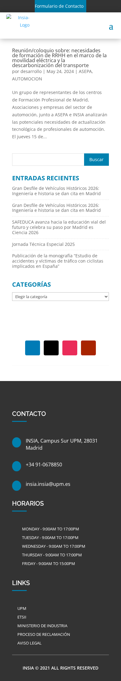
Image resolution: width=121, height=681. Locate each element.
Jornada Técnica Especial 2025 (43, 244)
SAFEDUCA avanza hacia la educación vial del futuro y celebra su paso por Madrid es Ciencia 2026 (59, 227)
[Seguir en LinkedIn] (32, 347)
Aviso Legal (29, 643)
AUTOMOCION (27, 79)
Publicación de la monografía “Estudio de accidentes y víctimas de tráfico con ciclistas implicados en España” (57, 261)
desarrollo (31, 71)
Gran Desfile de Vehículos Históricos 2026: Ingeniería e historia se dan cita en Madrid (56, 190)
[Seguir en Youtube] (88, 347)
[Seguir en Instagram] (69, 347)
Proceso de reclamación (43, 634)
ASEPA (85, 71)
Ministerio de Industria (42, 625)
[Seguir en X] (51, 347)
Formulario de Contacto (59, 6)
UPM (21, 608)
